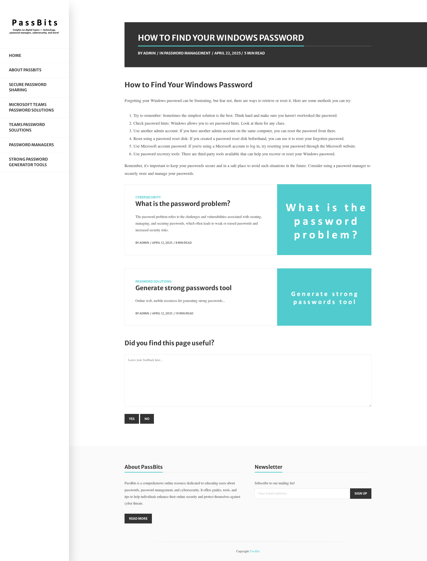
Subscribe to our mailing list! (275, 483)
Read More (138, 519)
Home (15, 55)
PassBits (255, 551)
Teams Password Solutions (27, 127)
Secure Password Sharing (27, 87)
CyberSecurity (148, 197)
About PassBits (25, 70)
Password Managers (31, 144)
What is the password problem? (182, 204)
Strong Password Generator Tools (28, 162)
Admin (149, 53)
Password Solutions (153, 281)
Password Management (187, 53)
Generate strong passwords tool (183, 288)
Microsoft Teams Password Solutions (31, 107)
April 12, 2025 (162, 242)
